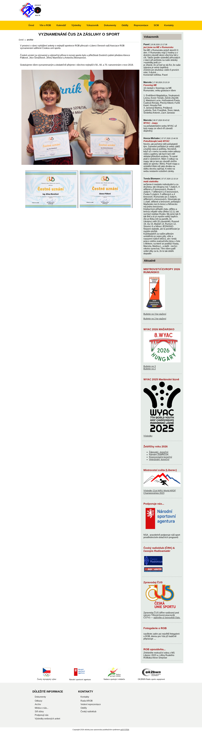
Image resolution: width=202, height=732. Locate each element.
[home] (30, 17)
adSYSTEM (124, 730)
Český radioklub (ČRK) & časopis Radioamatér (159, 549)
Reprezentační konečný (160, 457)
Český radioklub (88, 711)
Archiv (38, 704)
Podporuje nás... (153, 503)
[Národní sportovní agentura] (80, 672)
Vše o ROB (45, 25)
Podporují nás (41, 715)
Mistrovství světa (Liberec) (160, 470)
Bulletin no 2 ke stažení (154, 319)
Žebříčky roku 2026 (155, 446)
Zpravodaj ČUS (153, 582)
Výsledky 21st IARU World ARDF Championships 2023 (159, 492)
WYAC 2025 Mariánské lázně (161, 379)
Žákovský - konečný (158, 452)
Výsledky (147, 436)
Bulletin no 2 (149, 369)
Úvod (21, 40)
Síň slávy (39, 711)
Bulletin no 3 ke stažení (154, 314)
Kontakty (169, 25)
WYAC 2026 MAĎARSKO (158, 329)
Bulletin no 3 (149, 366)
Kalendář (61, 25)
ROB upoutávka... (154, 649)
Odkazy (38, 701)
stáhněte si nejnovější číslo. (166, 617)
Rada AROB (87, 701)
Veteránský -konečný (159, 459)
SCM (156, 25)
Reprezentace (141, 25)
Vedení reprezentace (91, 704)
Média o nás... (41, 708)
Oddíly (125, 25)
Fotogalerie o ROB (155, 628)
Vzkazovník (93, 25)
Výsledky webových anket (47, 718)
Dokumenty (110, 25)
